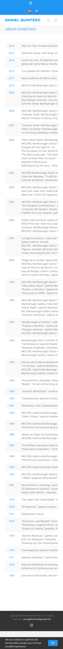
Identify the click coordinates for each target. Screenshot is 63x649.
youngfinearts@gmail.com (37, 619)
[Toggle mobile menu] (56, 20)
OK (53, 642)
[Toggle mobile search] (49, 20)
